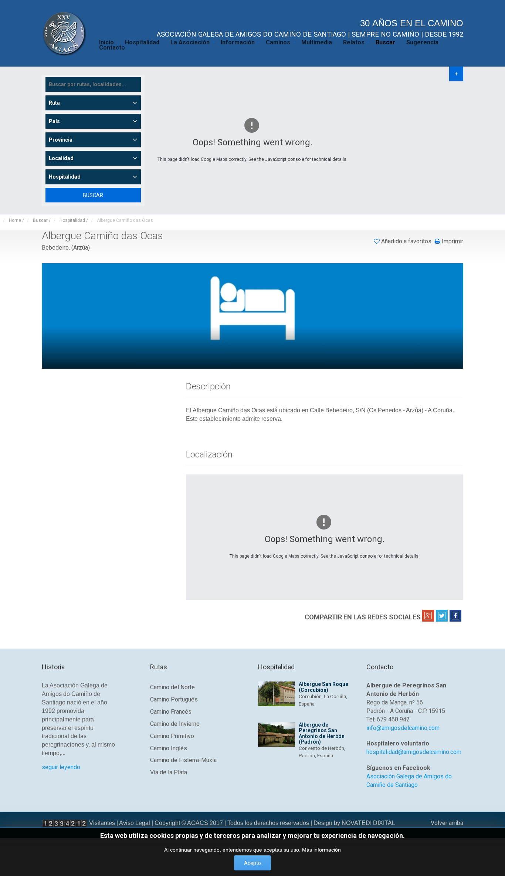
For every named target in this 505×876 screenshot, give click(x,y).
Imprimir (451, 241)
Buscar (385, 41)
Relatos (354, 41)
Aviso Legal (134, 823)
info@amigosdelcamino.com (403, 727)
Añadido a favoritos (406, 241)
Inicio (106, 41)
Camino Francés (171, 711)
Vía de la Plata (168, 772)
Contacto (112, 47)
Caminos (278, 41)
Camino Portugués (174, 699)
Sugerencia (422, 41)
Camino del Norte (172, 687)
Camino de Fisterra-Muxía (183, 760)
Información (238, 41)
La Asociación (190, 41)
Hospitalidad (142, 41)
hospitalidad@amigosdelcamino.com (413, 751)
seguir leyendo (61, 767)
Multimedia (316, 41)
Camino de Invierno (175, 723)
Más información (321, 850)
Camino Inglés (168, 748)
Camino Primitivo (172, 736)
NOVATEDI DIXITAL (368, 823)
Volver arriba (447, 822)
